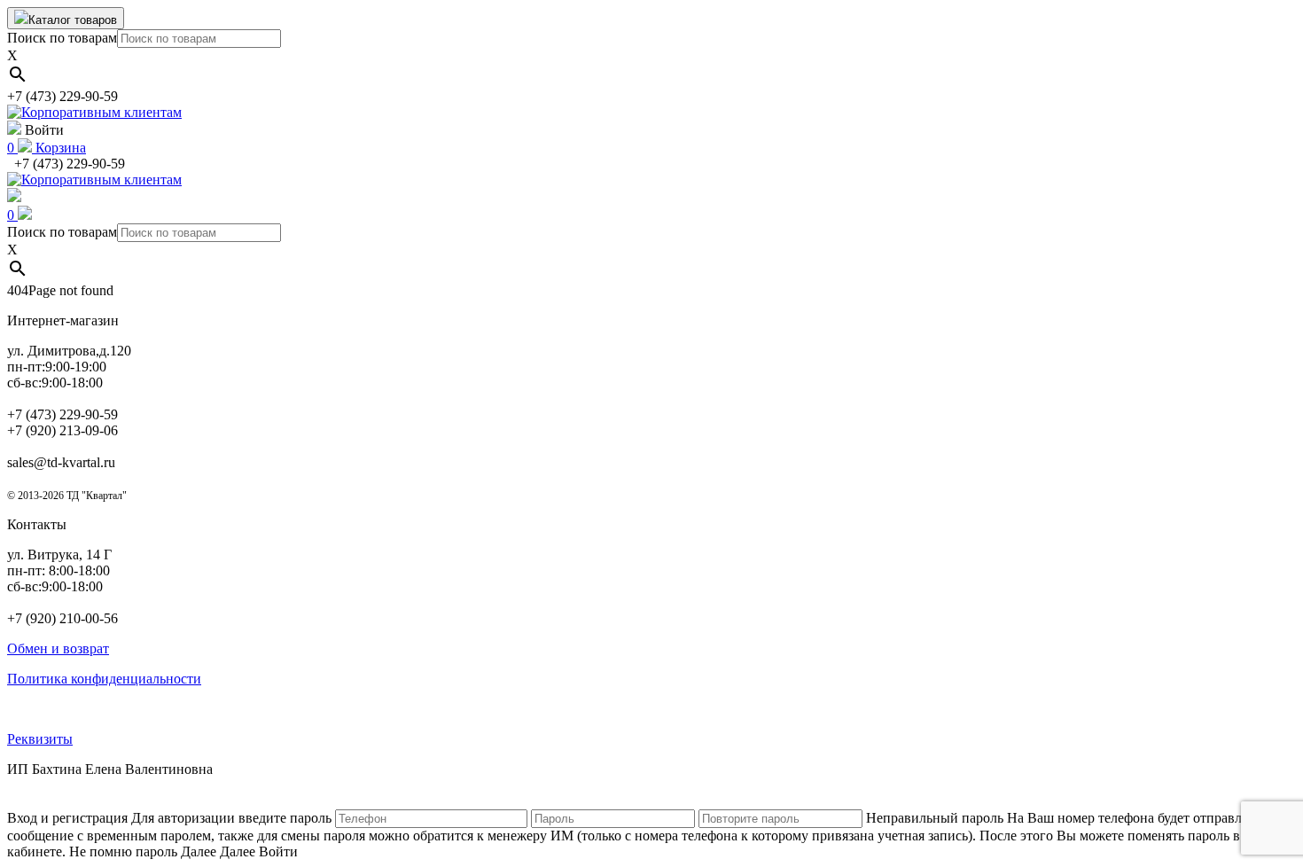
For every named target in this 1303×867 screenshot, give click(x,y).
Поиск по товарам (62, 37)
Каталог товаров (72, 20)
